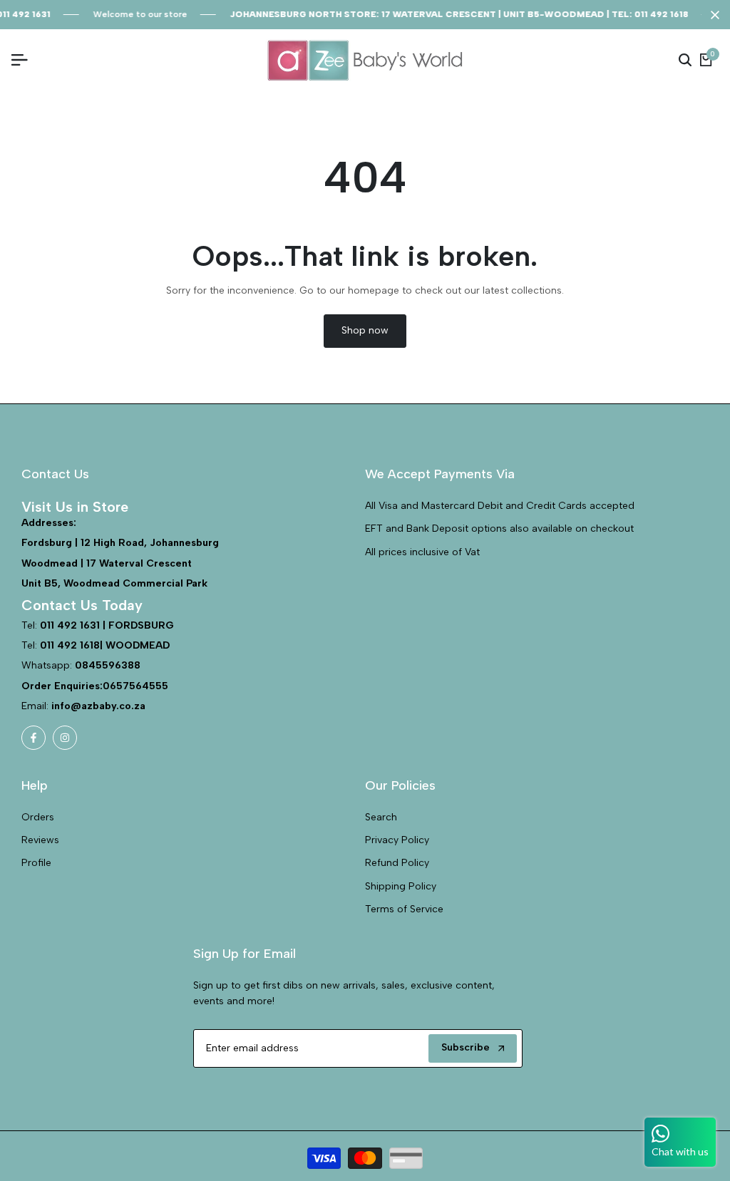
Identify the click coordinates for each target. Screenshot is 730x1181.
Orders (37, 817)
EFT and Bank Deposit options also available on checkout (499, 528)
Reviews (40, 840)
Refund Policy (397, 863)
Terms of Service (404, 909)
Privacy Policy (397, 840)
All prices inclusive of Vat (422, 552)
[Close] (712, 15)
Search (381, 817)
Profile (36, 863)
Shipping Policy (400, 886)
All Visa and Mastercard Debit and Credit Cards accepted (499, 506)
